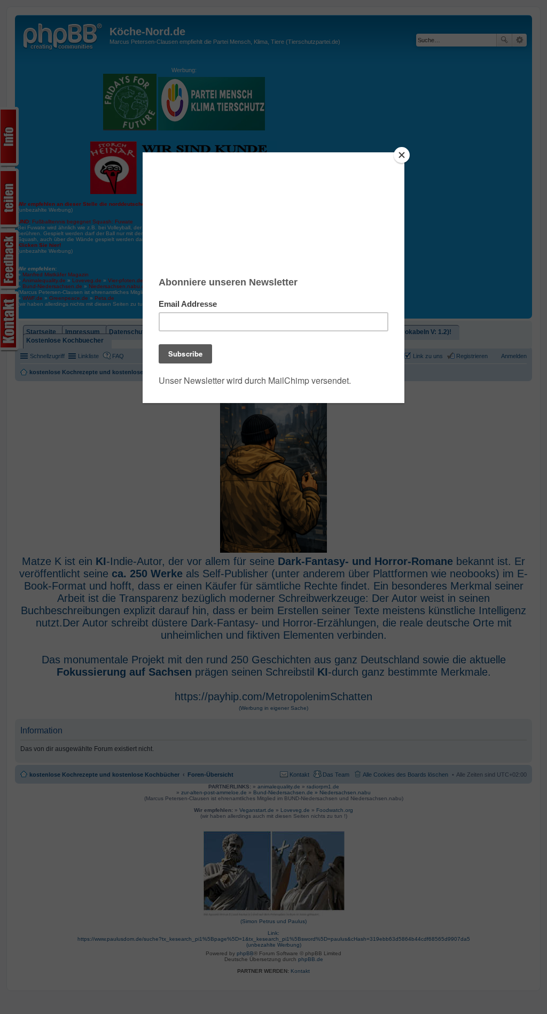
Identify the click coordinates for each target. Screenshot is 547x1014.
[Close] (402, 155)
